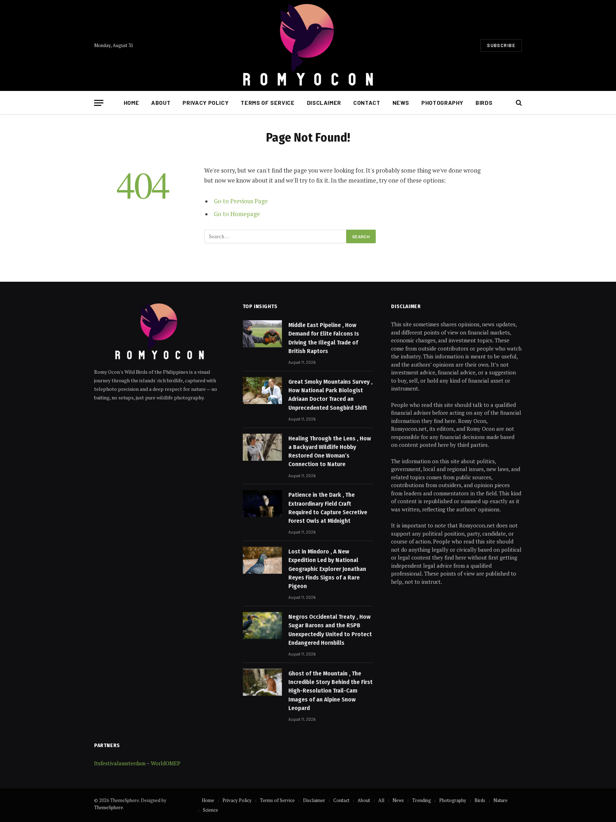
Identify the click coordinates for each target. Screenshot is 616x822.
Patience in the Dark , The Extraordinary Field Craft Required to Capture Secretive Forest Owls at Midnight (327, 508)
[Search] (518, 103)
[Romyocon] (308, 45)
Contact (366, 102)
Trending (421, 800)
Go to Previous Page (241, 201)
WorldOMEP (165, 763)
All (381, 800)
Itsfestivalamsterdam (119, 763)
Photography (442, 102)
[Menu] (98, 103)
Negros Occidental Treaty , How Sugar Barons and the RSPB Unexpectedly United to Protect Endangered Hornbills (330, 630)
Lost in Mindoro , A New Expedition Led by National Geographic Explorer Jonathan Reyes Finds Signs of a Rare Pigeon (327, 569)
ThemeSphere (108, 807)
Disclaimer (324, 102)
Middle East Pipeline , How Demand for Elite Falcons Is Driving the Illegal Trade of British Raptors (323, 338)
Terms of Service (267, 102)
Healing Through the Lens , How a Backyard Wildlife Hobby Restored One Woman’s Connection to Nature (329, 451)
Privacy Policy (206, 102)
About (160, 102)
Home (131, 102)
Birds (484, 102)
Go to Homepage (237, 214)
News (401, 102)
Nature (500, 800)
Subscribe (501, 45)
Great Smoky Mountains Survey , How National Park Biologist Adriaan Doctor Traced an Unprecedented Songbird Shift (330, 395)
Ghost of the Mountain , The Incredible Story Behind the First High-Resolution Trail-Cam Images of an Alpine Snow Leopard (330, 691)
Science (210, 810)
